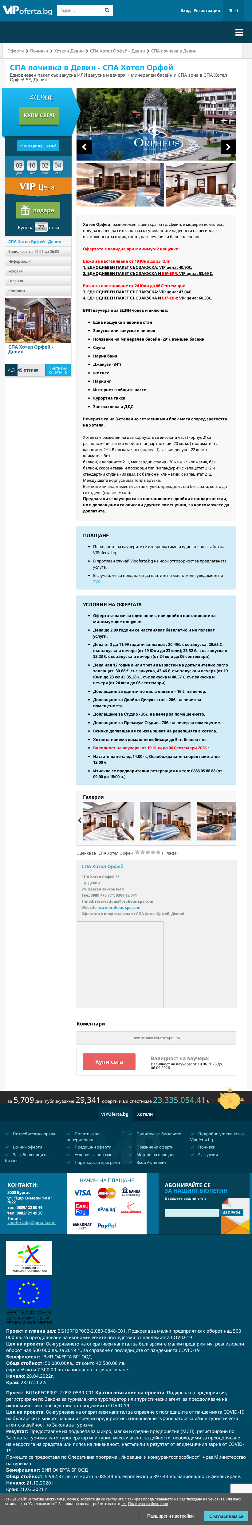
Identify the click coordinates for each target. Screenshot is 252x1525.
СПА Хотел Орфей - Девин (34, 241)
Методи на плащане (155, 1154)
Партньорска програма (97, 1162)
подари (43, 210)
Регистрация (207, 11)
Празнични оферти (155, 1147)
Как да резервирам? (38, 145)
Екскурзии (207, 1154)
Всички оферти (27, 1147)
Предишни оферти (92, 1147)
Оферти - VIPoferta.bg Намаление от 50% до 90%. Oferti (27, 11)
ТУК (96, 581)
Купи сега (109, 1061)
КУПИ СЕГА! (39, 115)
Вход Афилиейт (151, 1162)
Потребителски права (33, 1134)
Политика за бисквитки (158, 1134)
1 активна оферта (58, 370)
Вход (185, 11)
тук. (124, 1504)
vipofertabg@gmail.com (31, 1222)
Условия (15, 271)
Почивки (206, 1147)
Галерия (15, 281)
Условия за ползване (94, 1154)
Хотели (145, 1114)
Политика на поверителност (83, 1136)
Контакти (16, 290)
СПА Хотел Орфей (102, 866)
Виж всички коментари (153, 1037)
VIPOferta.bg (114, 1114)
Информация (20, 261)
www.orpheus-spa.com (119, 907)
